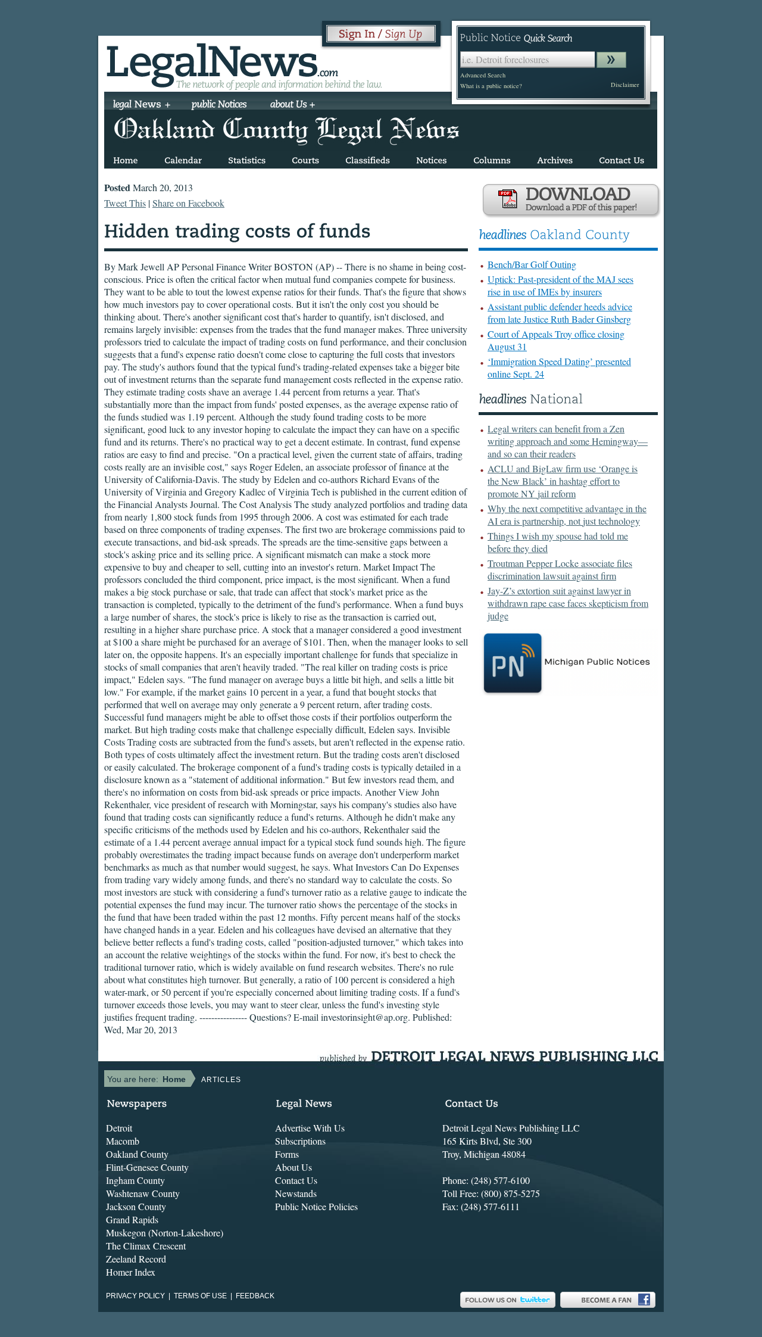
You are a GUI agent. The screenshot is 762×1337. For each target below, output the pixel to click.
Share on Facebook (188, 203)
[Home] (125, 158)
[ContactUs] (621, 158)
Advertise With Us (310, 1127)
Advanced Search (482, 75)
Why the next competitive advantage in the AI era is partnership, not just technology (567, 514)
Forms (287, 1154)
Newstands (296, 1193)
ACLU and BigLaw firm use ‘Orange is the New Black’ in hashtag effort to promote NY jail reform (563, 481)
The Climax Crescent (146, 1245)
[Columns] (492, 158)
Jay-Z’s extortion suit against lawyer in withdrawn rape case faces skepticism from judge (568, 603)
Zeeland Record (136, 1258)
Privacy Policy (135, 1296)
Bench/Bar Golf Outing (532, 264)
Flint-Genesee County (147, 1167)
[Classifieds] (367, 158)
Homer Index (130, 1272)
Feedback (255, 1296)
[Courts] (305, 158)
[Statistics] (247, 158)
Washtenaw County (143, 1193)
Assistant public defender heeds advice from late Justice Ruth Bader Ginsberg (560, 312)
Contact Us (296, 1180)
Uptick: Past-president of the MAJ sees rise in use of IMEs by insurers (560, 285)
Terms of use (200, 1296)
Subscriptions (300, 1141)
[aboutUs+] (292, 105)
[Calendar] (183, 158)
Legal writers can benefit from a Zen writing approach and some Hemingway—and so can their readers (568, 441)
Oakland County (137, 1154)
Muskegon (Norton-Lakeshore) (164, 1232)
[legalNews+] (142, 105)
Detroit (119, 1127)
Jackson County (136, 1206)
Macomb (122, 1141)
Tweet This (125, 203)
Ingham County (135, 1180)
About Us (293, 1167)
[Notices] (431, 158)
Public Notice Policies (316, 1206)
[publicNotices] (219, 105)
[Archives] (555, 158)
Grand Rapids (132, 1219)
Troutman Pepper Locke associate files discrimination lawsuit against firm (560, 569)
